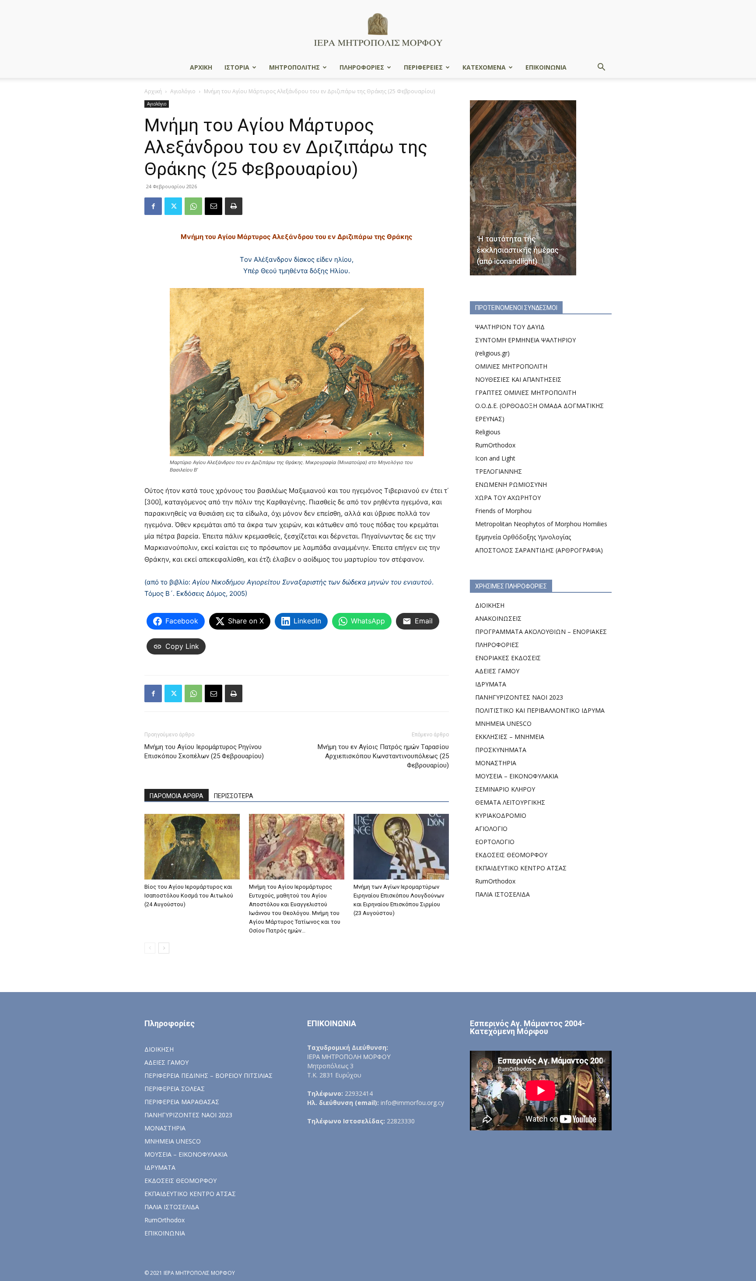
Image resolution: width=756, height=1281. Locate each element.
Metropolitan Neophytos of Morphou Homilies (541, 524)
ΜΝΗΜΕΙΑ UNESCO (503, 723)
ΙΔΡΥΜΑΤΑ (490, 684)
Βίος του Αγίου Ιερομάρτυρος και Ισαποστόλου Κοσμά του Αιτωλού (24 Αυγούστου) (188, 895)
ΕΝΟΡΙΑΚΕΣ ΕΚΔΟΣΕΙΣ (508, 658)
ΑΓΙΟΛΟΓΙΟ (491, 828)
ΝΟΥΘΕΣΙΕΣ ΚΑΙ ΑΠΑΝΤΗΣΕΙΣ (518, 379)
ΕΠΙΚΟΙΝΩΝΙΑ (546, 67)
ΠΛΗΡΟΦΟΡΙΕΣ (362, 67)
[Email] (213, 206)
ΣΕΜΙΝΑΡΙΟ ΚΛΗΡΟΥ (505, 789)
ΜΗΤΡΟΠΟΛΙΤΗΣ (294, 67)
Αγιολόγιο (183, 91)
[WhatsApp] (193, 206)
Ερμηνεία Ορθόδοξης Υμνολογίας (523, 537)
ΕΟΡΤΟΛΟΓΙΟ (494, 842)
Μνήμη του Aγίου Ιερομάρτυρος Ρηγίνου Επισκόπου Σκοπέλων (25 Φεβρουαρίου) (204, 751)
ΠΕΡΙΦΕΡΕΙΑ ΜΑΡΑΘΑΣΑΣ (181, 1102)
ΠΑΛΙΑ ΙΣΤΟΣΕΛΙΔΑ (502, 894)
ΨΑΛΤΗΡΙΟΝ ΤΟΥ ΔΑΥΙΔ (510, 327)
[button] (601, 68)
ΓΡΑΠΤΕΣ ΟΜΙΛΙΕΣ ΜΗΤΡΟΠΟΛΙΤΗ (525, 392)
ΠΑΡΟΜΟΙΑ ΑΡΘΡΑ (176, 795)
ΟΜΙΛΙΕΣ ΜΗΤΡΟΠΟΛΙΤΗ (511, 366)
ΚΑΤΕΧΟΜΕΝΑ (484, 67)
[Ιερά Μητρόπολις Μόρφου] (378, 29)
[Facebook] (153, 206)
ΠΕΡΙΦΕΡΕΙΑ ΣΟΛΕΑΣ (174, 1088)
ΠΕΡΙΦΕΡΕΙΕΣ (423, 67)
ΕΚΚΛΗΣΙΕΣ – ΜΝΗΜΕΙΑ (509, 736)
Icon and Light (495, 458)
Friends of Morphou (503, 511)
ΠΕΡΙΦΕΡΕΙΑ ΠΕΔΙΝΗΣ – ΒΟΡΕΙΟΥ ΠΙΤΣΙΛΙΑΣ (208, 1075)
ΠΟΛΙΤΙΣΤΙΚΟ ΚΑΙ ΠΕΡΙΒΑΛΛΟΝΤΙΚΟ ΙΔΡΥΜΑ (540, 710)
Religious (487, 432)
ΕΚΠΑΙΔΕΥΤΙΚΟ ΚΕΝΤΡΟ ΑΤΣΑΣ (521, 868)
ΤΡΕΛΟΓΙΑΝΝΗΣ (498, 471)
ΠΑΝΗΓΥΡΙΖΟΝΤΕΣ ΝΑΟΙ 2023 (519, 697)
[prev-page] (149, 948)
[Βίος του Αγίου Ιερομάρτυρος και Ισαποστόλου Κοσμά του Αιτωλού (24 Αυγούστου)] (192, 847)
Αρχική (153, 91)
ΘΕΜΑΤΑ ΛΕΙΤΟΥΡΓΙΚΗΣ (510, 802)
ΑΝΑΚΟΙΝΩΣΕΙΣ (498, 618)
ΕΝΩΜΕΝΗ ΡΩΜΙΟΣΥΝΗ (511, 484)
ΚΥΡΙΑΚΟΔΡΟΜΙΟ (500, 815)
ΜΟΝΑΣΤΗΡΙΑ (495, 763)
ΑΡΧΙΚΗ (201, 67)
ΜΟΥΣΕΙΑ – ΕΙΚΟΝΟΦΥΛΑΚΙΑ (516, 776)
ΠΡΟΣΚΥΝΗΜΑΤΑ (500, 750)
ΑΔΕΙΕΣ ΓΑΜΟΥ (497, 671)
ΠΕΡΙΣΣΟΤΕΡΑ (233, 795)
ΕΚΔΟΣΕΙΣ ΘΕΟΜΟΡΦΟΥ (511, 855)
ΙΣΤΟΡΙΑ (236, 67)
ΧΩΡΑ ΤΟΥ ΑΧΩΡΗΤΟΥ (508, 497)
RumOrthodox (495, 445)
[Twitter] (173, 206)
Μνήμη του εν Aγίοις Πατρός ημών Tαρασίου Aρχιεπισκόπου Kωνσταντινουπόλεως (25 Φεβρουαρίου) (383, 756)
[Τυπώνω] (233, 206)
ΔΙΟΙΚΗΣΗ (489, 605)
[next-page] (163, 948)
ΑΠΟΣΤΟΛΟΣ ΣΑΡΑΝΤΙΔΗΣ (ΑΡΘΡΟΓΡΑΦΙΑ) (539, 550)
